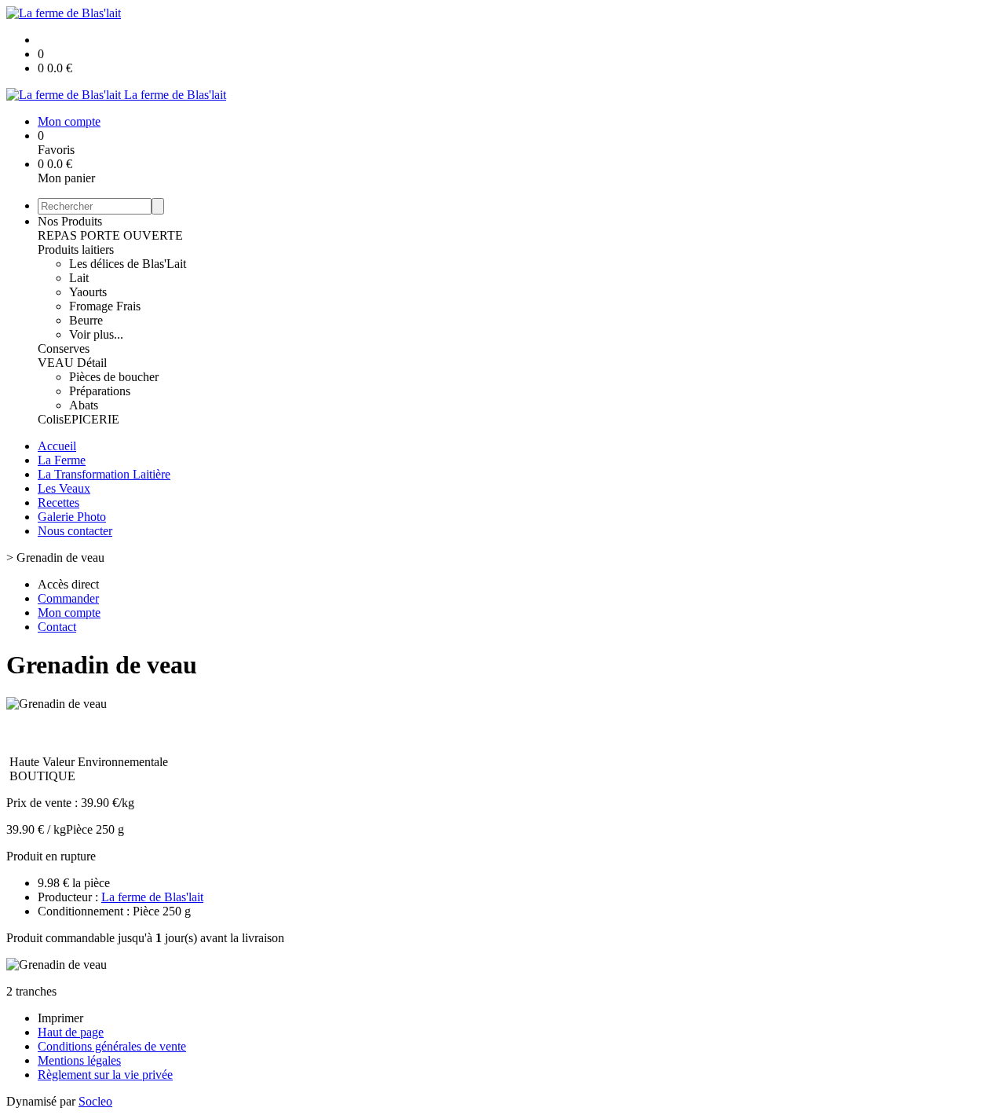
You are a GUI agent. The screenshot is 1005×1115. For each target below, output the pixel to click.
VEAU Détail (72, 362)
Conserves (64, 348)
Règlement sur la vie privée (105, 1074)
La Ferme (62, 460)
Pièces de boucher (114, 376)
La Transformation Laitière (104, 474)
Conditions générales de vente (112, 1046)
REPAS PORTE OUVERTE (110, 235)
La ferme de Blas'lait (152, 897)
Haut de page (71, 1032)
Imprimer (60, 1018)
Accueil (57, 446)
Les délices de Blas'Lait (127, 263)
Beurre (86, 320)
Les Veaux (64, 488)
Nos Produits (70, 221)
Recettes (58, 502)
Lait (79, 277)
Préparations (99, 391)
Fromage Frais (105, 306)
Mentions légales (79, 1060)
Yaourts (88, 292)
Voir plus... (96, 334)
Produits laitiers (76, 249)
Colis (51, 419)
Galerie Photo (72, 516)
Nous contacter (75, 530)
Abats (83, 405)
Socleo (95, 1101)
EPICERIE (91, 419)
